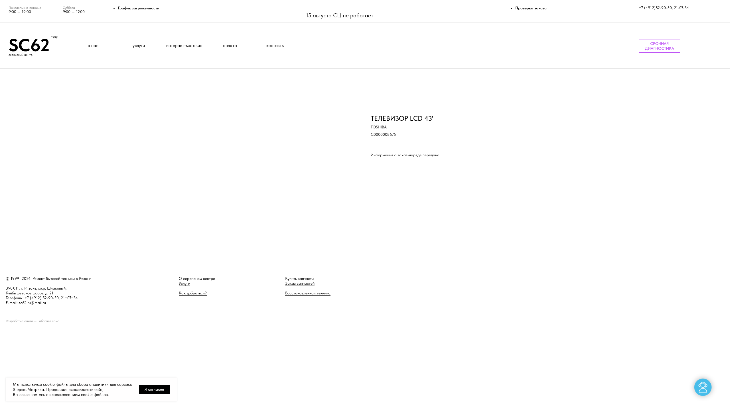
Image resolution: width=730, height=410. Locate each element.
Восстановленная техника (307, 293)
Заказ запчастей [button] (300, 283)
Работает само (48, 321)
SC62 (29, 45)
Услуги (184, 283)
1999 (54, 37)
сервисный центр (21, 55)
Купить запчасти (299, 278)
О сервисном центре (197, 278)
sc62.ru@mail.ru (32, 302)
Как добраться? (193, 293)
